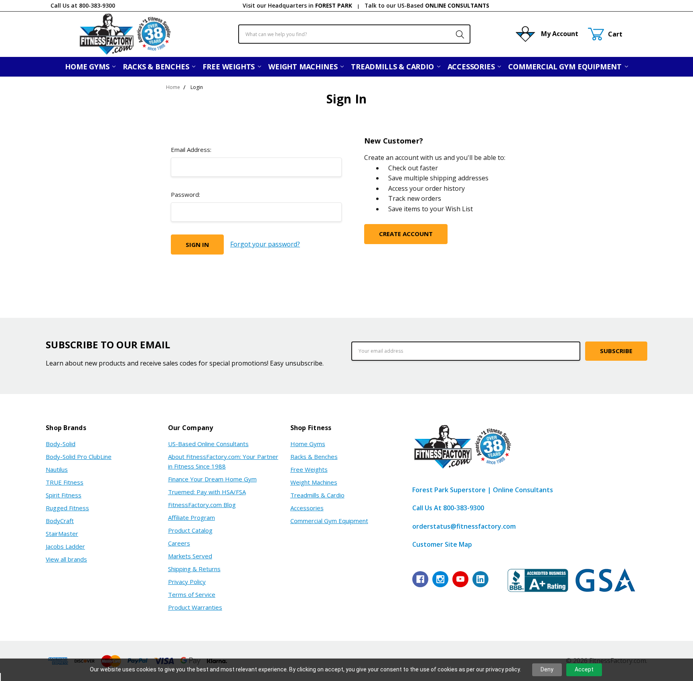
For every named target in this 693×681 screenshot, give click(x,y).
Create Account (406, 234)
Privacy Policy (187, 582)
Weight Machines (303, 66)
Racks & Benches (157, 66)
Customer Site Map (442, 544)
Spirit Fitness (63, 495)
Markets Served (190, 556)
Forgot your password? (265, 244)
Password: (185, 194)
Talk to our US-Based (427, 5)
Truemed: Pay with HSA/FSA (207, 492)
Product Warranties (195, 607)
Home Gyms (88, 66)
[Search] (455, 34)
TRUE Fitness (64, 482)
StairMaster (62, 533)
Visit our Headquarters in (297, 5)
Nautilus (57, 469)
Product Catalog (190, 530)
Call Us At (448, 507)
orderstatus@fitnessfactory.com (464, 526)
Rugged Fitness (67, 508)
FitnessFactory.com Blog (202, 505)
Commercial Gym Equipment (566, 66)
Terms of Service (191, 594)
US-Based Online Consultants (208, 444)
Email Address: (191, 149)
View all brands (66, 559)
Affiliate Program (191, 517)
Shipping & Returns (194, 569)
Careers (179, 543)
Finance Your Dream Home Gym (212, 479)
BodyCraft (60, 521)
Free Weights (230, 66)
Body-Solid (60, 444)
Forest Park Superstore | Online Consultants (482, 489)
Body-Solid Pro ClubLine (78, 457)
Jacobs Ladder (65, 546)
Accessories (472, 66)
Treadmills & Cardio (393, 66)
